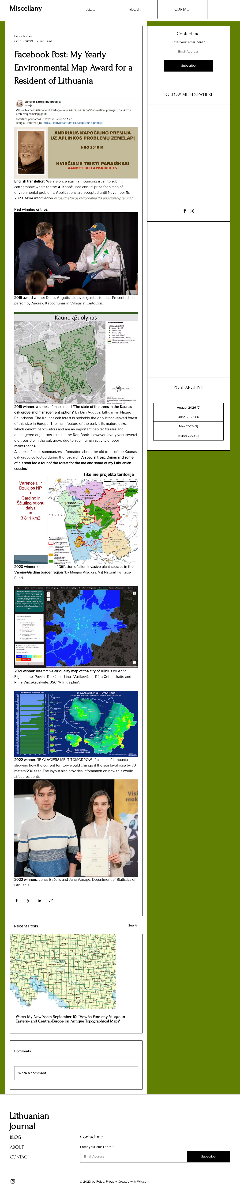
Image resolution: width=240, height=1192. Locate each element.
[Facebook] (185, 211)
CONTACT (19, 1157)
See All (133, 925)
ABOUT (17, 1147)
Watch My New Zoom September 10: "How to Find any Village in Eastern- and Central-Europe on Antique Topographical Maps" (70, 1018)
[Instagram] (192, 211)
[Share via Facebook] (16, 900)
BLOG (15, 1137)
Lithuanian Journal (29, 1121)
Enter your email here (187, 42)
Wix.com (143, 1181)
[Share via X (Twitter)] (28, 900)
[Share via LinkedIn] (39, 900)
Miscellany (26, 8)
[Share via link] (51, 900)
